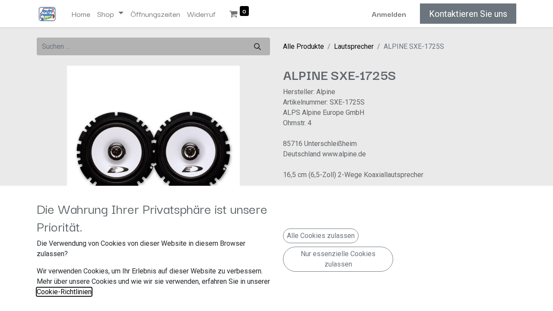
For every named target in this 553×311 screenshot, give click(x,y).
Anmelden (389, 13)
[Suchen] (257, 46)
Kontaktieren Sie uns (468, 14)
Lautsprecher (354, 46)
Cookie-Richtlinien (64, 292)
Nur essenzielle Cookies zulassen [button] (338, 259)
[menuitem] (81, 14)
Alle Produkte (303, 46)
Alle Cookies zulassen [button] (321, 236)
